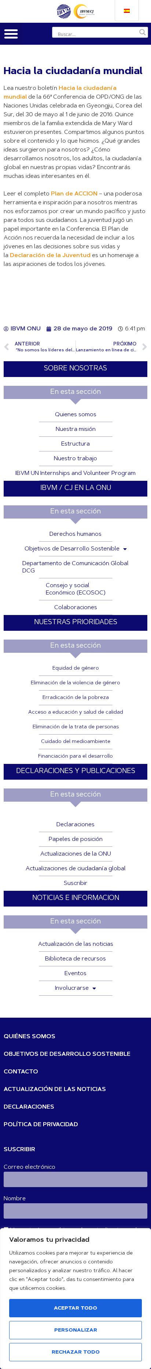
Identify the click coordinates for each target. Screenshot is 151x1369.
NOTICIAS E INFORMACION (75, 898)
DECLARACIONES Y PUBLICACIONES (75, 771)
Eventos (75, 974)
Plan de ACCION (74, 194)
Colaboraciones (75, 608)
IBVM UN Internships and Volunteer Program (75, 473)
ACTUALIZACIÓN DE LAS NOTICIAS (55, 1089)
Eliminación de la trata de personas (76, 727)
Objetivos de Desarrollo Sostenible (72, 549)
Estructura (75, 444)
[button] (11, 34)
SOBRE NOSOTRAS (75, 368)
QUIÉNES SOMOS (29, 1037)
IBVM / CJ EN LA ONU (75, 488)
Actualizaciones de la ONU (75, 854)
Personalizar (75, 1330)
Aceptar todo (75, 1308)
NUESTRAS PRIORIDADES (75, 622)
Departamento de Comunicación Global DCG (75, 567)
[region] (75, 1298)
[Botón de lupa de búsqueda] (142, 32)
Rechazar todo (76, 1352)
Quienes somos (75, 415)
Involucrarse (72, 988)
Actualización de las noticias (75, 944)
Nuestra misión (76, 429)
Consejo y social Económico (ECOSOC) (76, 589)
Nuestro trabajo (75, 459)
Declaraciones (75, 825)
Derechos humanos (75, 534)
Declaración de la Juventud (50, 256)
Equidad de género (75, 668)
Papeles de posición (76, 839)
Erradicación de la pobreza (76, 697)
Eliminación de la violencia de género (75, 683)
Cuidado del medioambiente (75, 741)
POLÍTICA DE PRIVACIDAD (41, 1125)
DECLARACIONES (29, 1107)
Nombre (15, 1199)
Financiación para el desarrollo (75, 756)
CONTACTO (21, 1072)
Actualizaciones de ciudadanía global (76, 869)
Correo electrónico (29, 1167)
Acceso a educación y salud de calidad (75, 712)
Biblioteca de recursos (75, 959)
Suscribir (76, 883)
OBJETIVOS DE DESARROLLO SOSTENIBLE (67, 1054)
